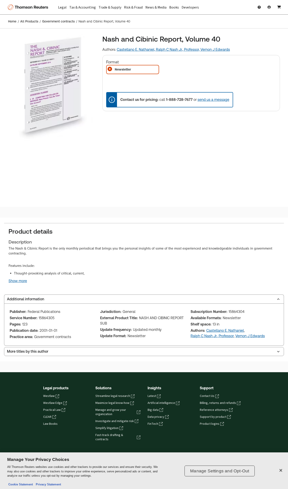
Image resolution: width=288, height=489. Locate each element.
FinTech (153, 424)
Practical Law (52, 410)
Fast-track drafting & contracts (109, 437)
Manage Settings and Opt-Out (219, 471)
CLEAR (47, 417)
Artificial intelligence (161, 403)
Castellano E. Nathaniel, (136, 49)
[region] (144, 470)
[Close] (281, 470)
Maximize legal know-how (112, 403)
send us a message (213, 99)
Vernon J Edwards (215, 49)
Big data (153, 410)
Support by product (213, 417)
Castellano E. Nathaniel (225, 330)
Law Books (50, 424)
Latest (152, 396)
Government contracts (58, 21)
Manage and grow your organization (110, 412)
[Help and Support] (259, 7)
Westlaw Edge (52, 403)
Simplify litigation (107, 428)
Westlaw (49, 396)
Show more (18, 281)
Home (12, 21)
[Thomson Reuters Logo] (28, 7)
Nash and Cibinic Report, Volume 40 (104, 21)
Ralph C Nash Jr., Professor (212, 336)
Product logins (209, 424)
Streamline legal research (112, 396)
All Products (29, 21)
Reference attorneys (214, 410)
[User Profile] (269, 7)
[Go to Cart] (279, 7)
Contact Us (207, 396)
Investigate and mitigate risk (114, 421)
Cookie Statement (20, 484)
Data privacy (156, 417)
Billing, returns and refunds (218, 403)
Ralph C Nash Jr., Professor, (178, 49)
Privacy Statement (47, 484)
